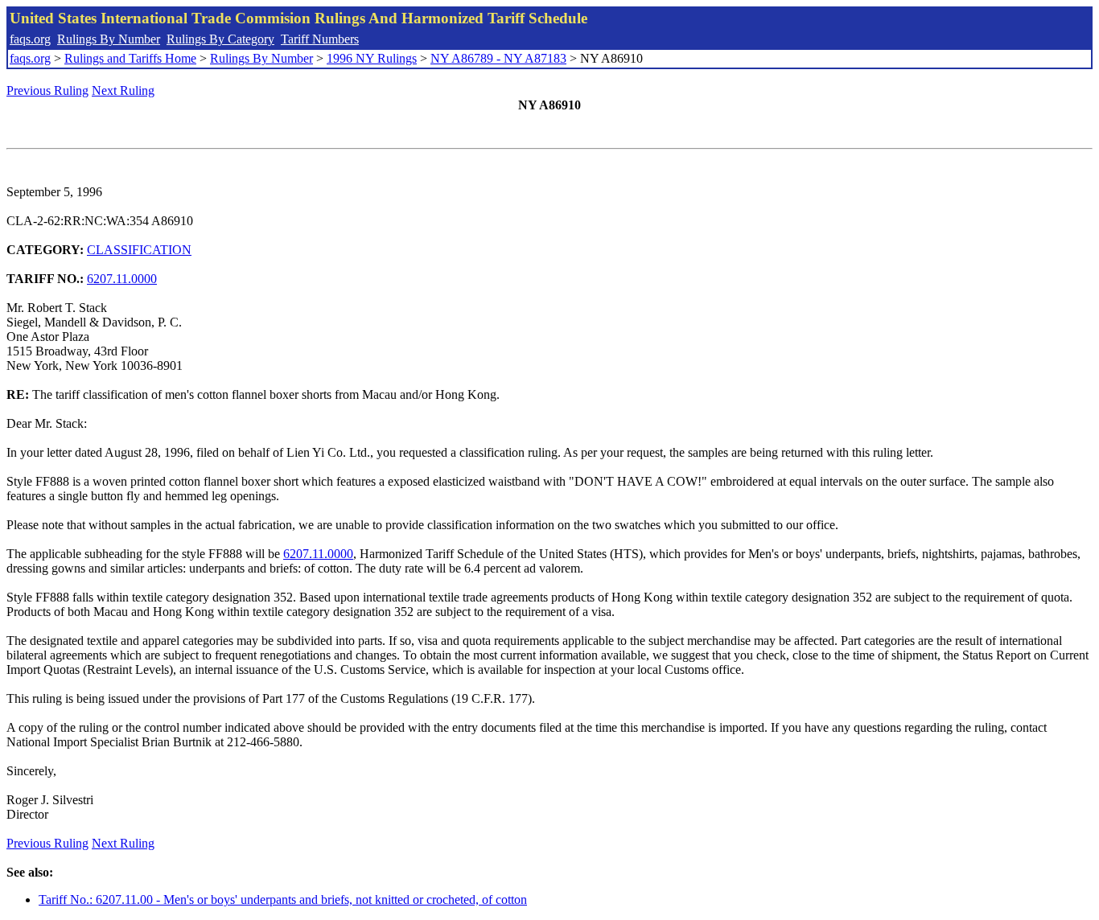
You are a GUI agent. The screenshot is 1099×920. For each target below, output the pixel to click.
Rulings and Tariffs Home (130, 58)
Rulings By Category (220, 39)
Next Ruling (123, 90)
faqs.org (30, 39)
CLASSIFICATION (139, 250)
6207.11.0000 (122, 278)
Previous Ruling (47, 90)
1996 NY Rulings (372, 58)
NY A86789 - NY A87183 (498, 58)
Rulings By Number (108, 39)
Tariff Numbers (320, 39)
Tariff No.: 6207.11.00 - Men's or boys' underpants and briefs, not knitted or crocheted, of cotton (283, 899)
